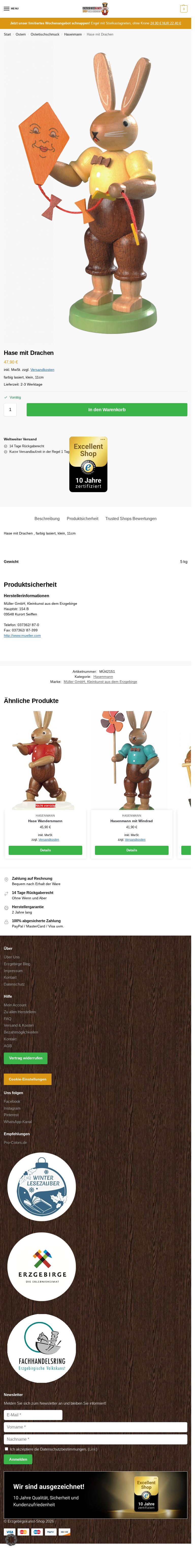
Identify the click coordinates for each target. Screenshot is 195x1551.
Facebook (12, 1101)
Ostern (21, 34)
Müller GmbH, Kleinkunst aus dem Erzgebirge (100, 682)
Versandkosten (42, 370)
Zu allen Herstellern (20, 1012)
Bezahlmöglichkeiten (21, 1032)
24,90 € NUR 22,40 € (165, 23)
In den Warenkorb (106, 409)
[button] (183, 8)
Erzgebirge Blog (17, 964)
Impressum (13, 971)
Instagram (12, 1108)
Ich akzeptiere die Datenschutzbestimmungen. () (53, 1449)
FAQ (7, 1019)
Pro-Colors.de (15, 1143)
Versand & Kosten (19, 1025)
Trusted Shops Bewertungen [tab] (131, 518)
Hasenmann (73, 34)
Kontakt (10, 977)
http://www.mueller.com (22, 635)
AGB (8, 1046)
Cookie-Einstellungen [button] (27, 1079)
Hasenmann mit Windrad (131, 821)
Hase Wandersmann (45, 821)
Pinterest (11, 1115)
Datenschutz (14, 984)
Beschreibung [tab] (47, 518)
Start (7, 34)
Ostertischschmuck (45, 34)
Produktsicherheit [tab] (82, 518)
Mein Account (15, 1005)
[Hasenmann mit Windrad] (131, 760)
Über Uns (12, 957)
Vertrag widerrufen (25, 1058)
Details (45, 850)
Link (92, 1449)
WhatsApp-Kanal (18, 1122)
